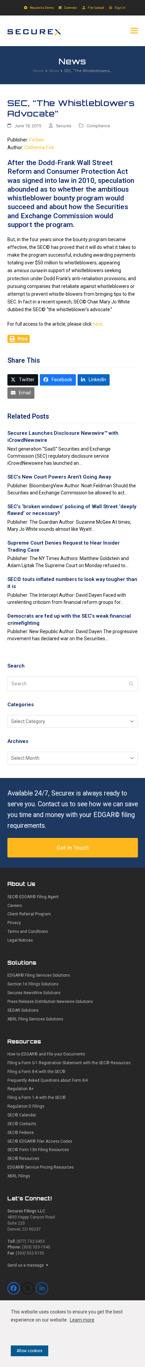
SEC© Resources (23, 1158)
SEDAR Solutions (22, 1010)
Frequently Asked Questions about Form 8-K (47, 1080)
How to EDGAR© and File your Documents (46, 1054)
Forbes (36, 139)
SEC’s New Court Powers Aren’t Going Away (59, 477)
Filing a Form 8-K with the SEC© (36, 1071)
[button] (134, 30)
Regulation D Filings (25, 1106)
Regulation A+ (20, 1088)
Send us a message (26, 1265)
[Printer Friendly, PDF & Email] (18, 338)
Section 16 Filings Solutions (32, 984)
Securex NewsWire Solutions (33, 992)
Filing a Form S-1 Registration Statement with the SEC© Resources (68, 1063)
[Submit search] (131, 683)
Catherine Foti (39, 147)
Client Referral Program (29, 914)
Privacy (14, 922)
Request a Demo (42, 7)
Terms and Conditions (27, 931)
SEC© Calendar (21, 1115)
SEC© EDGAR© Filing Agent (33, 896)
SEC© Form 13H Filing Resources (38, 1149)
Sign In (120, 7)
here (98, 324)
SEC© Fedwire (20, 1132)
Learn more (82, 1320)
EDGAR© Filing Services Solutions (38, 975)
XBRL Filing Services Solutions (35, 1019)
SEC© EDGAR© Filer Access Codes (39, 1141)
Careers (14, 905)
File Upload (96, 7)
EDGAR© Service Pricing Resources (40, 1167)
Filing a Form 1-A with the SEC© (36, 1097)
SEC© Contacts (21, 1123)
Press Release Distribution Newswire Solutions (50, 1001)
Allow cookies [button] (29, 1350)
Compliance (98, 125)
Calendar (70, 7)
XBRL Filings (18, 1176)
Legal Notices (20, 940)
